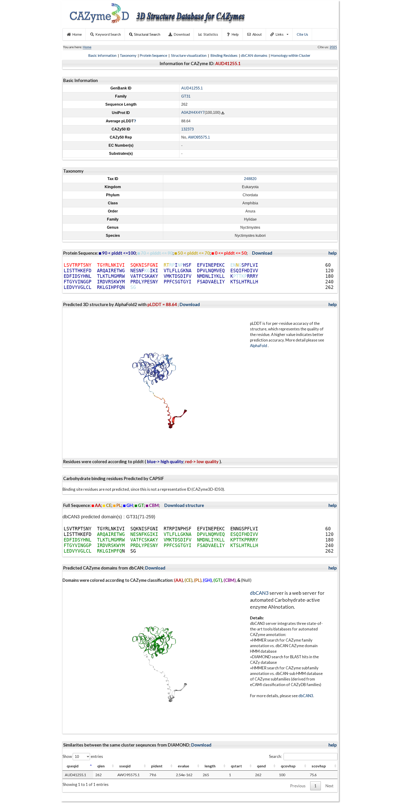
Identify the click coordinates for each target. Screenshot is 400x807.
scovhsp (319, 766)
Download (182, 34)
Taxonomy (128, 55)
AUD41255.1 (192, 88)
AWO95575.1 (199, 137)
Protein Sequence (154, 55)
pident (156, 766)
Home (77, 34)
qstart (236, 766)
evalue (183, 766)
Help (235, 34)
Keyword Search (108, 34)
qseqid (72, 766)
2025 (333, 47)
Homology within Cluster (291, 55)
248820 (250, 179)
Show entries (82, 756)
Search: (275, 756)
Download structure (184, 505)
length (210, 766)
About (257, 34)
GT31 (186, 96)
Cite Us (302, 34)
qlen (101, 766)
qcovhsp (288, 766)
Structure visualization (189, 55)
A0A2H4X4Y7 (193, 113)
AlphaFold (259, 345)
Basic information (102, 55)
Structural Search (147, 34)
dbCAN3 (259, 593)
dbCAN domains (254, 55)
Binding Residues (224, 55)
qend (261, 766)
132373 (187, 129)
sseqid (125, 766)
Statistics (210, 34)
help (332, 253)
